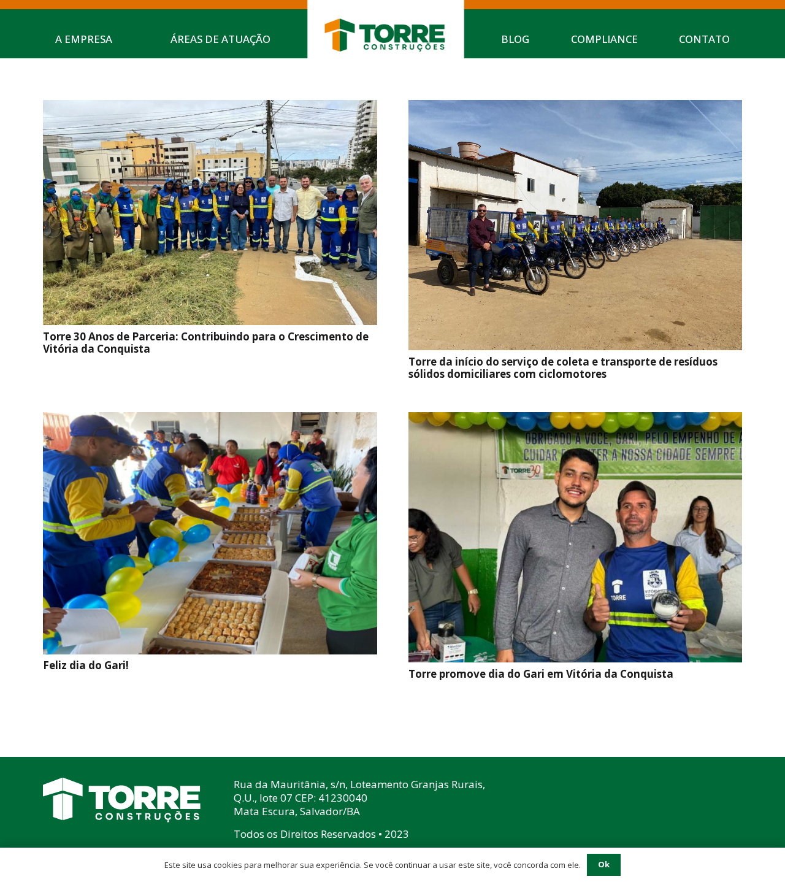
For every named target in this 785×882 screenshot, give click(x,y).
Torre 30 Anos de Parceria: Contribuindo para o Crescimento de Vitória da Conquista (206, 342)
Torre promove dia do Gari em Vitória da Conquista (540, 674)
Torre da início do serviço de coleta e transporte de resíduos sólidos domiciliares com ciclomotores (563, 368)
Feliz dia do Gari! (86, 665)
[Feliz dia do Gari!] (210, 422)
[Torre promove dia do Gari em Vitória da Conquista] (575, 422)
